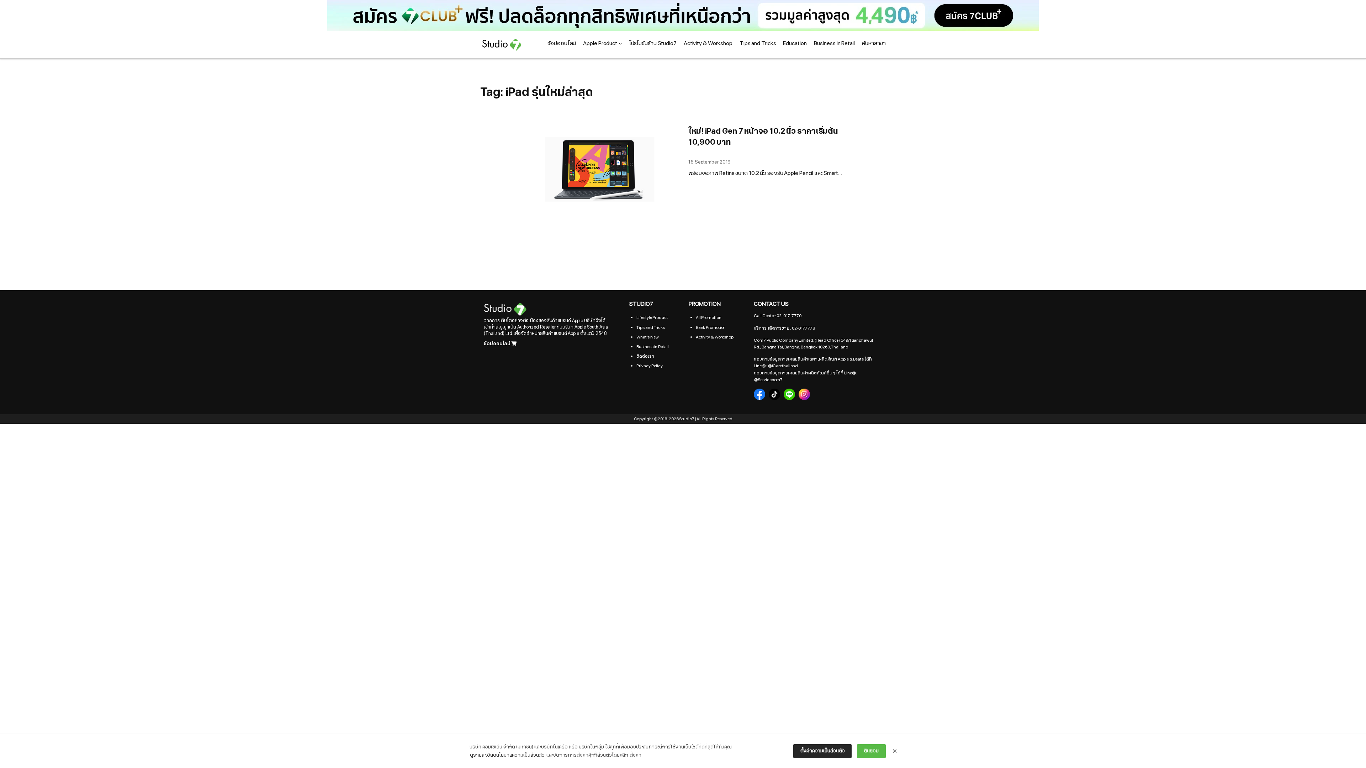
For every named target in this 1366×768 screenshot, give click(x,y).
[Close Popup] (894, 751)
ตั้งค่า (635, 755)
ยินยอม (871, 750)
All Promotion (708, 317)
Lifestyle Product (652, 317)
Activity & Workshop (715, 337)
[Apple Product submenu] (620, 43)
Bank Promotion (711, 327)
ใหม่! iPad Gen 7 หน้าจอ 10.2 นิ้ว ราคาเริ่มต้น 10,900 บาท (763, 137)
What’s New (647, 337)
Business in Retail (652, 346)
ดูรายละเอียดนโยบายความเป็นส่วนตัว (507, 755)
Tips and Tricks (650, 327)
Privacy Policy (649, 366)
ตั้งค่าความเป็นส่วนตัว (822, 750)
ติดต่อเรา (645, 356)
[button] (683, 15)
